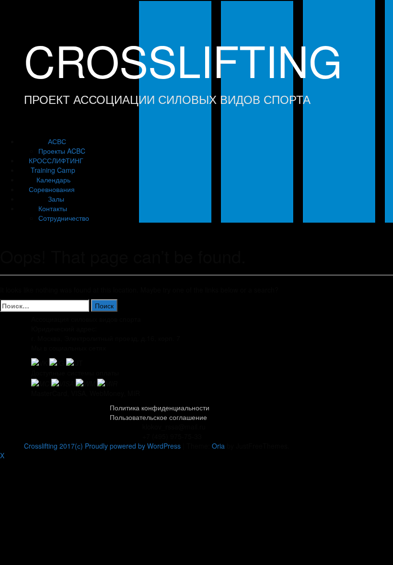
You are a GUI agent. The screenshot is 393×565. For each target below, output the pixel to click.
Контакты (52, 208)
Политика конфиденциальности (159, 407)
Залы (56, 198)
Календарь (53, 179)
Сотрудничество (63, 218)
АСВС (57, 141)
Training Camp (53, 170)
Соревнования (51, 189)
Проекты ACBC (61, 151)
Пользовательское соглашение (158, 417)
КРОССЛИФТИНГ (56, 160)
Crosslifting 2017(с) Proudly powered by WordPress (102, 446)
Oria (218, 446)
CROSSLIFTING (183, 59)
